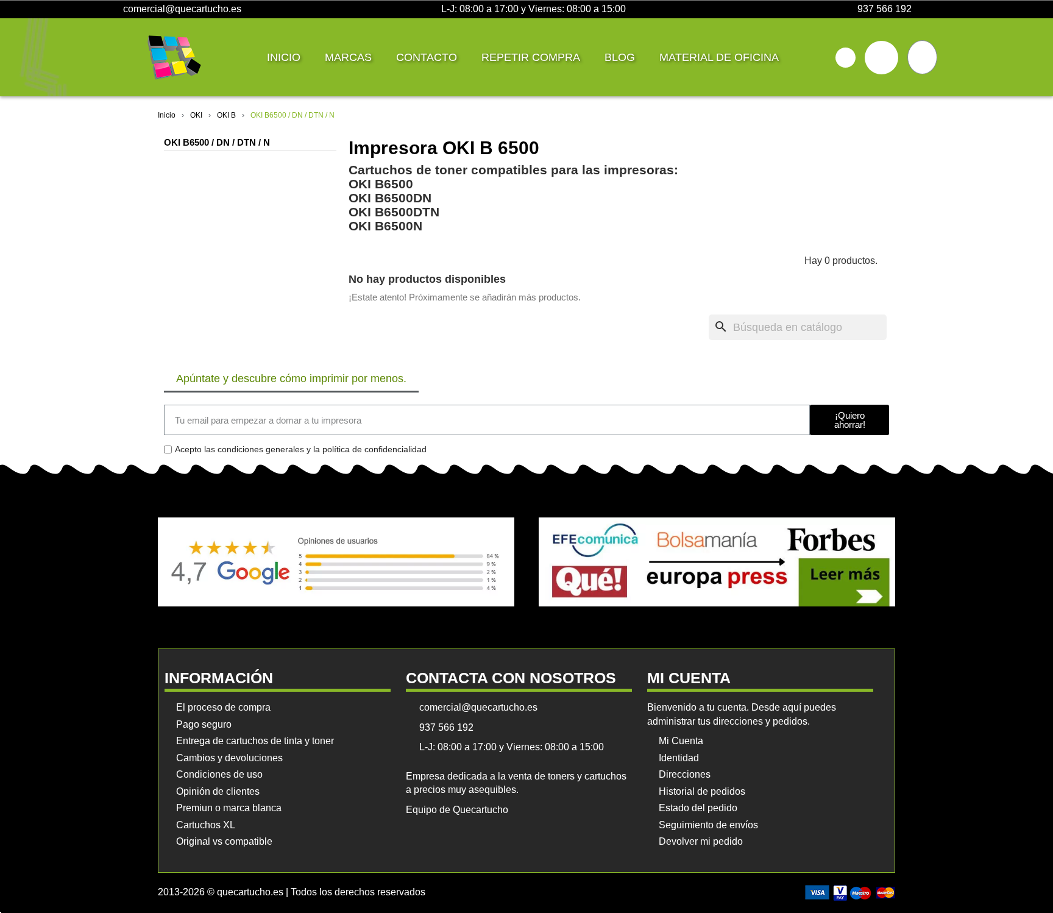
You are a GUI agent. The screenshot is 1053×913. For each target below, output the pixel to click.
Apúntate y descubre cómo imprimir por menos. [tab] (291, 378)
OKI (196, 115)
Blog (619, 57)
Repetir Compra (530, 57)
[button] (845, 58)
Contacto (426, 57)
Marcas (348, 57)
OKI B (226, 115)
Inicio (283, 57)
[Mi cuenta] (881, 57)
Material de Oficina (719, 57)
